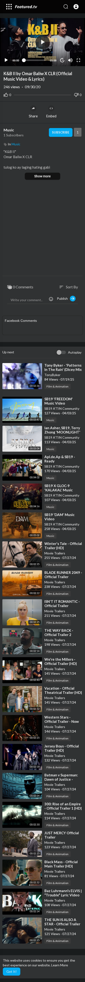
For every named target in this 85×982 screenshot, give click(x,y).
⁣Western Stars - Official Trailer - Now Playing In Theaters (61, 721)
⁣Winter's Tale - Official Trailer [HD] (63, 545)
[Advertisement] (42, 228)
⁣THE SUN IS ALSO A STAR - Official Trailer (62, 921)
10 (62, 60)
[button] (76, 6)
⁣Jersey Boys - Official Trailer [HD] (61, 748)
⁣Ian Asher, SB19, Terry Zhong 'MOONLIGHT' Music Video (62, 432)
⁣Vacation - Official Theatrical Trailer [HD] (63, 690)
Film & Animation (57, 386)
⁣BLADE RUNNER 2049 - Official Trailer (63, 574)
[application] (42, 42)
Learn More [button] (59, 965)
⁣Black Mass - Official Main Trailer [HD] (61, 864)
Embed (51, 116)
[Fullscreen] (78, 60)
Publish (63, 298)
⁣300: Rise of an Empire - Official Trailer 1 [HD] (63, 806)
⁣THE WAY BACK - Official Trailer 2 (58, 632)
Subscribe (60, 132)
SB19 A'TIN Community (61, 408)
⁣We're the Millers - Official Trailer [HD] (60, 661)
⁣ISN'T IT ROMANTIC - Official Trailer (62, 603)
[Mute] (70, 60)
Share (33, 116)
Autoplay (74, 352)
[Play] (6, 60)
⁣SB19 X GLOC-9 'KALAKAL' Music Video (58, 490)
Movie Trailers (54, 553)
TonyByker (52, 375)
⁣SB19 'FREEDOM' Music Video (58, 401)
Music (9, 130)
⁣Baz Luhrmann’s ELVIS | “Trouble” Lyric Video (63, 893)
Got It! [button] (11, 971)
